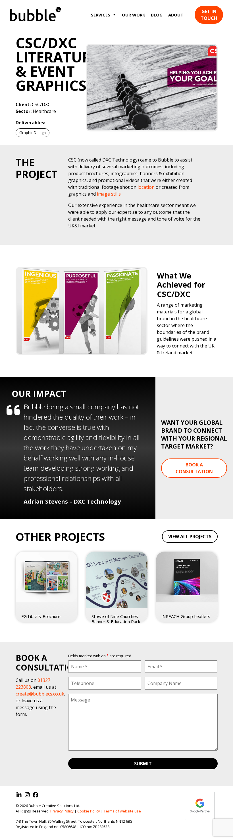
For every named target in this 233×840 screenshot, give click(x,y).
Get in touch (209, 14)
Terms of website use (122, 811)
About (175, 15)
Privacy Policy (62, 811)
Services (100, 15)
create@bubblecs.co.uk (40, 694)
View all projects (189, 536)
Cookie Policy (88, 811)
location (146, 187)
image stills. (109, 194)
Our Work (133, 15)
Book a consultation (194, 468)
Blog (157, 15)
